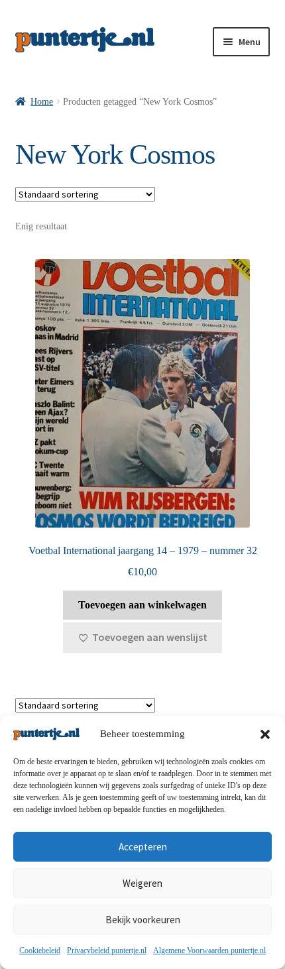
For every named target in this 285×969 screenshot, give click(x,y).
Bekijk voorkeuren (142, 919)
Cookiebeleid (39, 950)
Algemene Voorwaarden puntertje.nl (209, 950)
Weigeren (142, 883)
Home (41, 102)
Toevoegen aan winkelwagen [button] (142, 604)
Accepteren (143, 846)
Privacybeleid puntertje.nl (106, 950)
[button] (265, 734)
